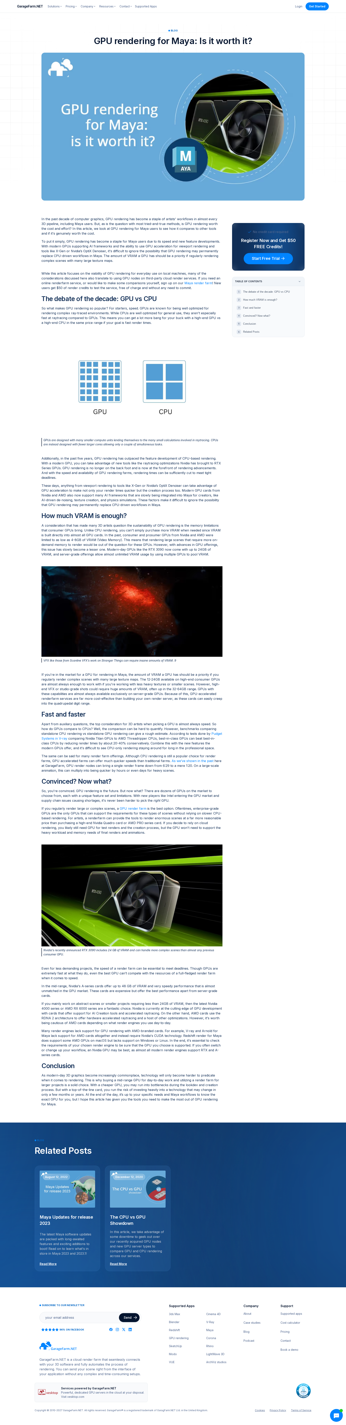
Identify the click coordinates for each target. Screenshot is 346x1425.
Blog (246, 1331)
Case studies (252, 1322)
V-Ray (210, 1322)
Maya (209, 1330)
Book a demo (289, 1349)
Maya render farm (198, 283)
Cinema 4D (213, 1314)
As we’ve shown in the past (192, 761)
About (247, 1313)
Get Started (317, 6)
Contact (286, 1340)
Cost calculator (290, 1322)
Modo (173, 1354)
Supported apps (291, 1313)
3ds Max (174, 1314)
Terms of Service (301, 1410)
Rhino (210, 1346)
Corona (211, 1338)
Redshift (174, 1330)
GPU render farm (133, 808)
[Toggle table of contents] (300, 281)
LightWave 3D (215, 1354)
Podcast (248, 1340)
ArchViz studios (216, 1362)
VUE (172, 1362)
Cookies (260, 1410)
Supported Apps (146, 6)
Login (298, 6)
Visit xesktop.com (72, 1396)
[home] (30, 6)
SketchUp (175, 1346)
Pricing (285, 1331)
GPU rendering (179, 1338)
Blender (174, 1322)
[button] (54, 6)
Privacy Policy (278, 1410)
